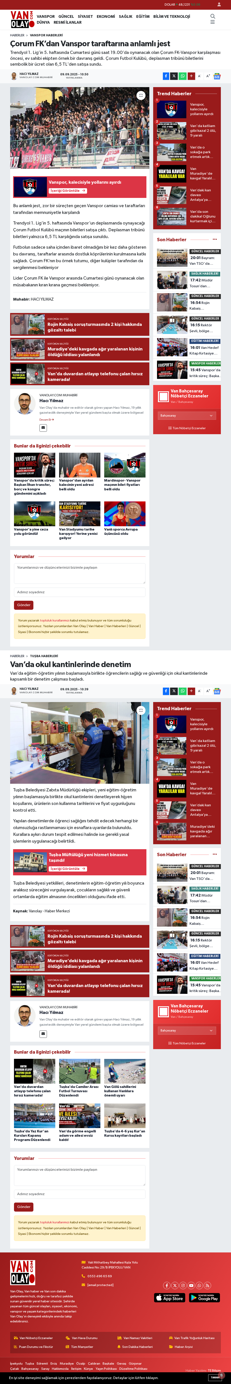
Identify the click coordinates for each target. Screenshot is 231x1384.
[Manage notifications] (221, 1375)
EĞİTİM (143, 17)
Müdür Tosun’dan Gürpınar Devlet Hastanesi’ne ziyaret (202, 283)
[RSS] (207, 1285)
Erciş (54, 1363)
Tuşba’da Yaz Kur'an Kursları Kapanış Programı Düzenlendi (32, 1135)
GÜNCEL (66, 17)
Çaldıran (94, 1363)
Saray (45, 1368)
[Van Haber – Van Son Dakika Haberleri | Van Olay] (22, 19)
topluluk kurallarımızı (55, 620)
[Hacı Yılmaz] (25, 404)
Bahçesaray (30, 1368)
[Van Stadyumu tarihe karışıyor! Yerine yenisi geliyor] (79, 514)
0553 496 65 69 (100, 1276)
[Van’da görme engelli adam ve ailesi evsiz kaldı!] (79, 1116)
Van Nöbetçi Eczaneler (36, 1338)
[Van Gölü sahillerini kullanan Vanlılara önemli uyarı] (125, 1071)
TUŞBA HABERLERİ (44, 656)
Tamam (215, 1377)
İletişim (76, 1368)
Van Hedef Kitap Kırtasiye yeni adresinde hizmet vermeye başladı (204, 351)
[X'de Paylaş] (174, 76)
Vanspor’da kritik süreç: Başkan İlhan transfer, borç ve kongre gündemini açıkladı (205, 373)
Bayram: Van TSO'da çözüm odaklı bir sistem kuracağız (203, 261)
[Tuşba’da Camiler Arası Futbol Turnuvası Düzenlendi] (79, 1071)
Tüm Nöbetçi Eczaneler (189, 428)
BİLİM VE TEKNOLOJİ (171, 17)
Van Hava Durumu (84, 1338)
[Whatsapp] (199, 1285)
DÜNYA (43, 22)
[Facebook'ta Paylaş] (166, 76)
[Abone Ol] (217, 76)
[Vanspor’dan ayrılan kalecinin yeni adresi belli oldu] (79, 465)
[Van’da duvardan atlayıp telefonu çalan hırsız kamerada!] (34, 1071)
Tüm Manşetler (82, 1347)
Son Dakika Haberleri (137, 1347)
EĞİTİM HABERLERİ (205, 341)
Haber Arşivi (184, 1347)
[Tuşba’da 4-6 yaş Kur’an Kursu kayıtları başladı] (125, 1116)
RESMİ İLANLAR (67, 22)
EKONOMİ (106, 17)
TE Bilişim (214, 1370)
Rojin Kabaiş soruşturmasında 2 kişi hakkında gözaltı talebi (204, 306)
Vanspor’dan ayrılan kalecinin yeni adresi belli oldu (76, 485)
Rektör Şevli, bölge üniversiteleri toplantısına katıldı (205, 328)
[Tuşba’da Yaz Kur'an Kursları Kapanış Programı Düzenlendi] (34, 1116)
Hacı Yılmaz (51, 401)
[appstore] (169, 1297)
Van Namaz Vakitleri (138, 1338)
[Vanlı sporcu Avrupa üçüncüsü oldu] (125, 514)
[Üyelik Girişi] (217, 5)
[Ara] (212, 17)
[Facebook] (167, 1285)
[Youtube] (191, 1285)
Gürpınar (135, 1363)
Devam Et (45, 420)
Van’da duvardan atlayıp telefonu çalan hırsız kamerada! (32, 1091)
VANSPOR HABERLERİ (46, 35)
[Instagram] (183, 1285)
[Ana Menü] (212, 23)
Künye (88, 1368)
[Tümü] (215, 240)
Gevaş (121, 1363)
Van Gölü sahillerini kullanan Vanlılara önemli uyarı (120, 1091)
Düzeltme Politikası (133, 1368)
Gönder (23, 605)
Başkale (108, 1363)
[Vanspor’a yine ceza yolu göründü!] (34, 514)
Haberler (17, 35)
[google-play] (204, 1297)
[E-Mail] (43, 428)
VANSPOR (46, 17)
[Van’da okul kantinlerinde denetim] (79, 743)
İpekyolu (16, 1363)
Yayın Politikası (106, 1368)
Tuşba (29, 1363)
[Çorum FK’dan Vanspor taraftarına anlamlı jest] (79, 128)
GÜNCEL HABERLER (205, 251)
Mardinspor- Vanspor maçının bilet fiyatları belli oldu (122, 485)
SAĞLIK (125, 17)
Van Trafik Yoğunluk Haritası (194, 1338)
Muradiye (67, 1363)
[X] (175, 1285)
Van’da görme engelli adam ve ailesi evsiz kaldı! (77, 1135)
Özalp (80, 1363)
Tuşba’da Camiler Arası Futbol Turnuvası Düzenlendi (78, 1091)
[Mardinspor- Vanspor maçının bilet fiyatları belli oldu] (125, 465)
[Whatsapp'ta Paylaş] (183, 76)
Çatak (14, 1368)
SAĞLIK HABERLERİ (204, 273)
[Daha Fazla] (191, 76)
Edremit (42, 1363)
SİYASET (85, 17)
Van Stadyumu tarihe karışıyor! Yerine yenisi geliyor (78, 534)
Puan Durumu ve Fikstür (36, 1347)
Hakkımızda (60, 1368)
